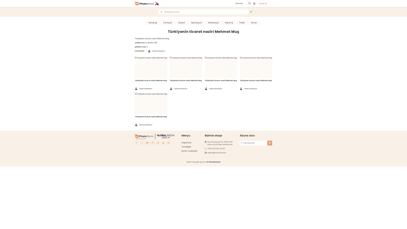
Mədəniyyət (213, 22)
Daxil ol (263, 3)
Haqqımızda (186, 142)
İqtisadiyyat (196, 22)
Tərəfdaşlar (186, 147)
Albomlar (239, 3)
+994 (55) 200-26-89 (216, 148)
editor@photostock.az (217, 153)
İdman (254, 22)
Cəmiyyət (167, 22)
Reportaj (229, 22)
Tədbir (242, 22)
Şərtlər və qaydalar (189, 151)
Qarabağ (152, 22)
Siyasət (181, 22)
